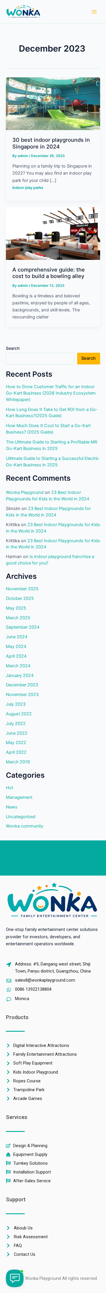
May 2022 (16, 742)
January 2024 (20, 675)
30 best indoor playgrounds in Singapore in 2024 (51, 143)
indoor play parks (27, 187)
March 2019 (18, 762)
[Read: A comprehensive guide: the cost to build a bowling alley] (53, 233)
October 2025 (20, 598)
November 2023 (22, 694)
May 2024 (16, 646)
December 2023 (22, 685)
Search (12, 348)
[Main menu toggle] (94, 11)
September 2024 (22, 627)
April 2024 (16, 656)
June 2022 (16, 733)
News (11, 807)
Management (19, 797)
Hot (9, 787)
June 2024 (16, 636)
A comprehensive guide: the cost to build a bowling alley (48, 272)
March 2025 (18, 617)
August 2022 (19, 714)
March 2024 (18, 665)
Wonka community (24, 826)
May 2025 (16, 608)
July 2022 (16, 723)
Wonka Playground (25, 492)
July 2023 (16, 704)
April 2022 (16, 752)
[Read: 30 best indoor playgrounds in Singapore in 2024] (53, 103)
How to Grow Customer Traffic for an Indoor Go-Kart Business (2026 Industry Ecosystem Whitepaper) (51, 393)
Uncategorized (20, 816)
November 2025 (22, 588)
